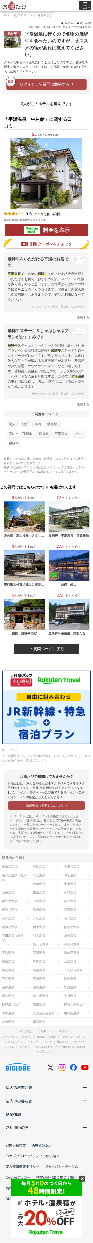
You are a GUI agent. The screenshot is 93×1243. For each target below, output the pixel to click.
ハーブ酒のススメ (44, 1051)
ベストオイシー (29, 1041)
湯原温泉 (8, 987)
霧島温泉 (8, 996)
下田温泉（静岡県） (13, 938)
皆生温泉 (70, 978)
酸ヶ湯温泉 (40, 996)
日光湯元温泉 (11, 1004)
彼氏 (25, 424)
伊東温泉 (39, 927)
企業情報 (13, 1114)
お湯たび (54, 1036)
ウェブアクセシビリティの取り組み (32, 1155)
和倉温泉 (39, 935)
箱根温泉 (39, 1004)
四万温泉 (70, 901)
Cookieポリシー (18, 1177)
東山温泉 (70, 884)
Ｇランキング (10, 1036)
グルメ (79, 434)
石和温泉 (70, 918)
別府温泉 (39, 987)
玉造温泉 (39, 978)
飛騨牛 (14, 443)
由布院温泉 (71, 1013)
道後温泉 (39, 970)
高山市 (43, 434)
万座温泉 (39, 901)
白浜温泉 (70, 961)
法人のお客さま (19, 1101)
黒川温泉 (70, 987)
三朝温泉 (8, 978)
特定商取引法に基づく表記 (56, 1177)
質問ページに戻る (48, 649)
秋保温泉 (39, 884)
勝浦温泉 (8, 970)
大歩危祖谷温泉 (44, 1013)
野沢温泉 (70, 909)
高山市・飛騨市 (20, 434)
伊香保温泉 (9, 901)
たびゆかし (25, 1046)
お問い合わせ (16, 1145)
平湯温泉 (61, 434)
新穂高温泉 (71, 953)
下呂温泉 (8, 953)
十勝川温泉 (71, 866)
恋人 (12, 424)
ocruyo (40, 1036)
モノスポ (47, 1041)
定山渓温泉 (9, 866)
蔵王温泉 (8, 892)
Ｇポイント (65, 1031)
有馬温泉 (39, 961)
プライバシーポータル (61, 1166)
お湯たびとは (25, 1031)
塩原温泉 (39, 909)
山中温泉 (70, 935)
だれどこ (27, 1036)
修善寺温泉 (71, 927)
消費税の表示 (41, 1145)
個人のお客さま (19, 1087)
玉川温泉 (70, 996)
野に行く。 (63, 1041)
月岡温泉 (39, 918)
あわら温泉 (40, 944)
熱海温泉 (8, 1022)
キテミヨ (10, 1041)
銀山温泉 (39, 892)
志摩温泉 (8, 1013)
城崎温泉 (8, 961)
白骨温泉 (8, 918)
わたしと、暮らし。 (75, 1036)
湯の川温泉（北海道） (14, 878)
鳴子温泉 (70, 875)
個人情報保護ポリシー (22, 1166)
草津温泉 (70, 892)
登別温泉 (39, 866)
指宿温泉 (39, 1022)
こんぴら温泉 (73, 970)
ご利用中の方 (17, 1127)
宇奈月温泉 (71, 944)
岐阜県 (52, 424)
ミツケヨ (9, 1046)
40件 (56, 214)
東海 (38, 424)
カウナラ (79, 1041)
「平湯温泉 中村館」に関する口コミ (38, 123)
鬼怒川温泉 (9, 909)
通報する (83, 317)
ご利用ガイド (46, 1031)
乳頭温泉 (39, 875)
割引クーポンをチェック (51, 244)
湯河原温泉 (9, 927)
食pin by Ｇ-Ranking (73, 1046)
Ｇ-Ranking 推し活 (46, 1046)
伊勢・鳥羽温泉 (75, 1004)
